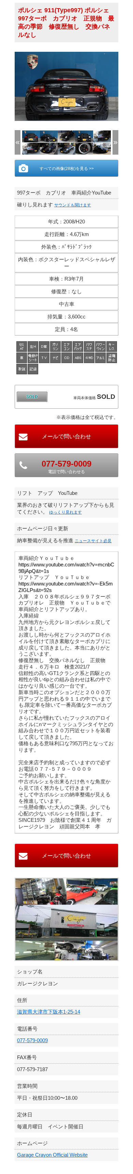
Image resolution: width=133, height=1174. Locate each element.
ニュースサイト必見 (93, 540)
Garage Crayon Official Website (52, 1155)
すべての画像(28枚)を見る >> (67, 168)
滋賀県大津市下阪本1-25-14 (48, 1012)
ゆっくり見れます (65, 512)
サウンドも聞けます (72, 205)
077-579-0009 (32, 1040)
